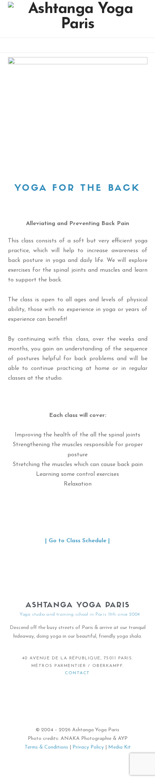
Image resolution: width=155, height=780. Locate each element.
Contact (77, 673)
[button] (77, 46)
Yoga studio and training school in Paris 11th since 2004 (79, 614)
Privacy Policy (88, 747)
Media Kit (119, 747)
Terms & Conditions (46, 747)
